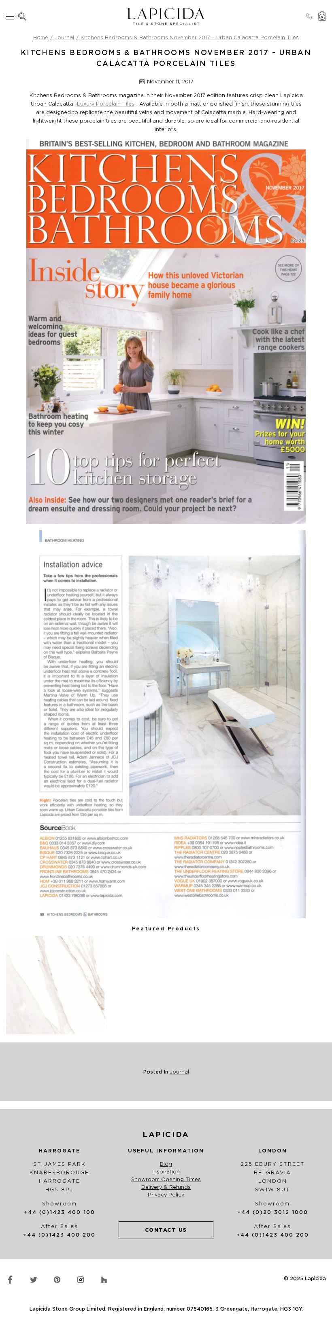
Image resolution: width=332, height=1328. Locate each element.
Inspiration (166, 1171)
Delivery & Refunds (166, 1187)
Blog (166, 1164)
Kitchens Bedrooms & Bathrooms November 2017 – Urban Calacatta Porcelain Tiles (190, 37)
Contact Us (166, 1230)
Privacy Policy (166, 1194)
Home (40, 37)
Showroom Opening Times (166, 1179)
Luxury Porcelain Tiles (105, 104)
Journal (64, 37)
